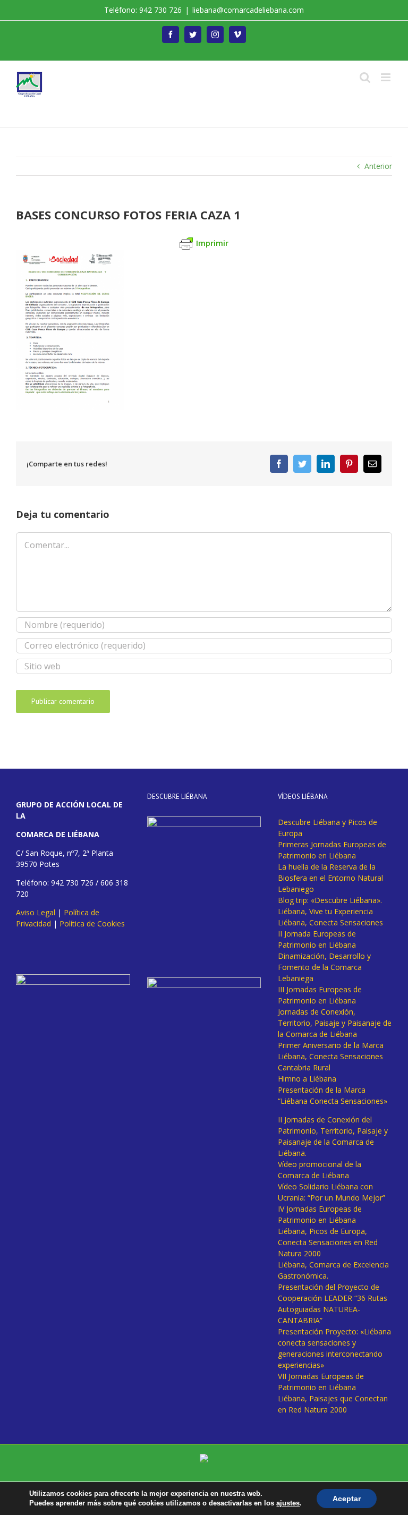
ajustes (288, 1503)
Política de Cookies (92, 923)
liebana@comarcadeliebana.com (248, 10)
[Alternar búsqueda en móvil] (365, 77)
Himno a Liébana (307, 1079)
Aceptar (347, 1498)
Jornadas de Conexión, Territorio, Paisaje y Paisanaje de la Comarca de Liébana (335, 1023)
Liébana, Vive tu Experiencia (325, 911)
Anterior (378, 166)
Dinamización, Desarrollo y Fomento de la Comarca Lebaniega (324, 967)
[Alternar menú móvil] (386, 77)
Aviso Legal (35, 912)
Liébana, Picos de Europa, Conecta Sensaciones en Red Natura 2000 (328, 1242)
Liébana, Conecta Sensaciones (330, 922)
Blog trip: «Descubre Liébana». (330, 900)
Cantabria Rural (304, 1067)
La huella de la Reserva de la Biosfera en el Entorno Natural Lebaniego (330, 878)
